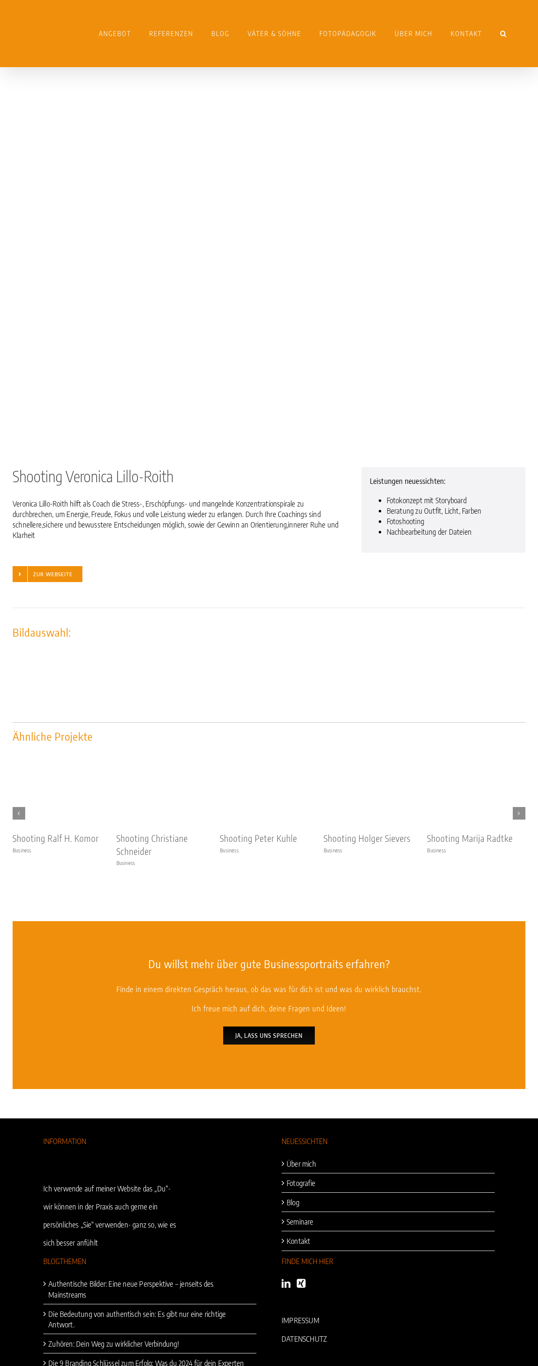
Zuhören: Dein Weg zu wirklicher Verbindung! (113, 1343)
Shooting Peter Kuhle (258, 838)
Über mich (301, 1163)
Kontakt (298, 1241)
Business (22, 850)
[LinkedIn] (286, 1283)
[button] (503, 33)
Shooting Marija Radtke (470, 838)
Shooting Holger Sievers (367, 838)
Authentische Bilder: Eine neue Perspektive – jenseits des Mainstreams (131, 1289)
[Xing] (301, 1283)
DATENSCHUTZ (304, 1338)
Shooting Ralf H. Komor (56, 838)
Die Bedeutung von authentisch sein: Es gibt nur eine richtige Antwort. (137, 1319)
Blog (293, 1202)
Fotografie (301, 1183)
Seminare (300, 1221)
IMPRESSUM (300, 1320)
